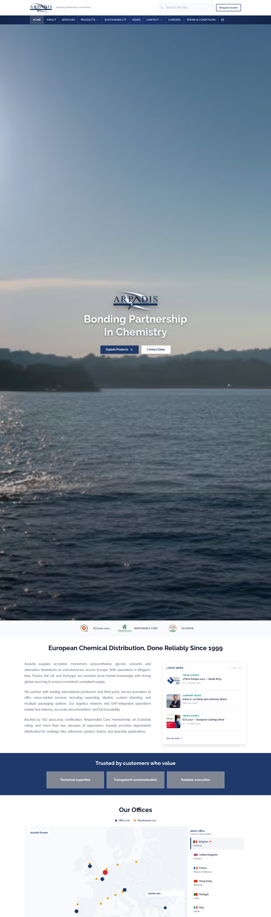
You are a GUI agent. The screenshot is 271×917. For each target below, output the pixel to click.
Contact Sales (156, 349)
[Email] (222, 19)
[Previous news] (229, 667)
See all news (173, 738)
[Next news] (239, 667)
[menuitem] (37, 19)
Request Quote (228, 7)
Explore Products (117, 349)
